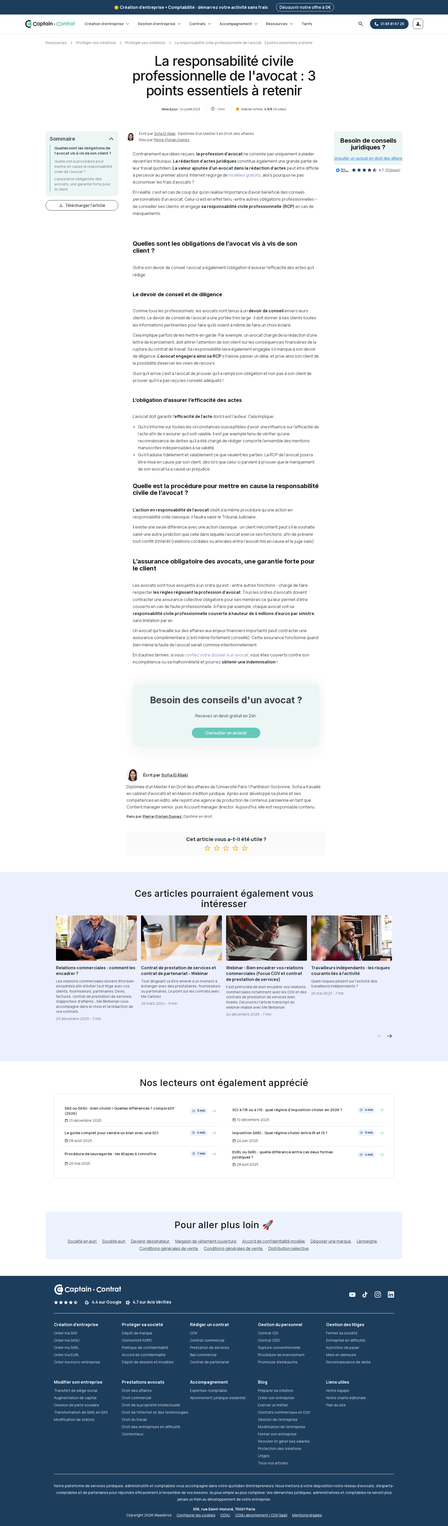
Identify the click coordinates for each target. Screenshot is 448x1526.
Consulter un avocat (226, 733)
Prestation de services (209, 1347)
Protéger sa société (142, 1324)
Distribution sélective (288, 1248)
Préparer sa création (275, 1390)
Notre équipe (337, 1390)
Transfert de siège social (75, 1390)
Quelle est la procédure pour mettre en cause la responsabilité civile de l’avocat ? (83, 166)
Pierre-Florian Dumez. (163, 816)
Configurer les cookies (196, 1515)
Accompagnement (236, 23)
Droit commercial (136, 1397)
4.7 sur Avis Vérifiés (151, 1302)
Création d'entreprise (104, 23)
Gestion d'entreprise (156, 23)
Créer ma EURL (66, 1354)
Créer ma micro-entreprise (77, 1361)
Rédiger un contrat (209, 1324)
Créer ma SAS (65, 1332)
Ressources (277, 23)
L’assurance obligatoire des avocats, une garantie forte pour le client (82, 183)
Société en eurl (82, 1241)
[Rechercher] (360, 24)
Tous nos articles (273, 1462)
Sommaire (62, 139)
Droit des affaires (137, 1390)
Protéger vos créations (96, 42)
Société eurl (114, 1241)
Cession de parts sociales (76, 1404)
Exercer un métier (273, 1404)
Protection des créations (279, 1448)
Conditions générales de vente (169, 1248)
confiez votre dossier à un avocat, (217, 655)
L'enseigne (367, 1241)
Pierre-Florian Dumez (172, 139)
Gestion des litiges (345, 1324)
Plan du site (336, 1404)
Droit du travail (134, 1419)
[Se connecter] (418, 24)
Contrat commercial (207, 1340)
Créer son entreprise (276, 1397)
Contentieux (132, 1433)
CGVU (225, 1515)
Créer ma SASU (67, 1340)
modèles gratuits (244, 175)
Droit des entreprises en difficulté (151, 1426)
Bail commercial (203, 1354)
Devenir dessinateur (150, 1241)
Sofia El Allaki (165, 133)
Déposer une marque (331, 1241)
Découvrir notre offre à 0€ (305, 7)
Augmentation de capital (75, 1397)
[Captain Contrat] (50, 24)
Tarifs (307, 23)
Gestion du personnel (280, 1324)
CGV (193, 1332)
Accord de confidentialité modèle (274, 1241)
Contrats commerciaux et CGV (284, 1412)
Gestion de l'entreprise (278, 1419)
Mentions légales (307, 1515)
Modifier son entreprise (78, 1382)
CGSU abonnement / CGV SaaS (261, 1515)
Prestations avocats (143, 1382)
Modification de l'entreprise (281, 1426)
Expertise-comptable (208, 1390)
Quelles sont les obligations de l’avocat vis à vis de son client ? (82, 151)
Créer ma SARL (66, 1347)
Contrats (197, 23)
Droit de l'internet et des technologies (155, 1412)
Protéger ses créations (145, 42)
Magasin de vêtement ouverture (206, 1241)
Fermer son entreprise (277, 1433)
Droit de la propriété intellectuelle (151, 1404)
